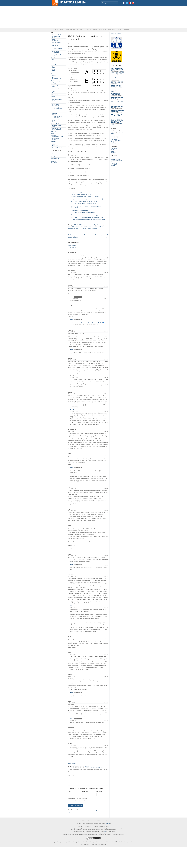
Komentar (71, 775)
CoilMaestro (114, 148)
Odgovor (106, 254)
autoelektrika (99, 225)
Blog (53, 66)
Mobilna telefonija (56, 128)
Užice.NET (114, 165)
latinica (119, 33)
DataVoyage (114, 139)
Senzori (55, 110)
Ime (69, 791)
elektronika (77, 226)
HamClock (114, 150)
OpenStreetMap (56, 36)
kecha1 (112, 90)
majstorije (71, 228)
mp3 (84, 225)
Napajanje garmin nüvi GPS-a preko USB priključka (85, 196)
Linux (53, 98)
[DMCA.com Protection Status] (93, 839)
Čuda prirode (57, 119)
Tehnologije (53, 131)
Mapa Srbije (114, 163)
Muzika (52, 77)
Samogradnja (79, 43)
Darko (72, 409)
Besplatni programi (57, 99)
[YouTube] (130, 3)
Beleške (54, 75)
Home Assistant (58, 108)
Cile (111, 88)
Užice (52, 133)
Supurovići (114, 164)
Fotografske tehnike (57, 147)
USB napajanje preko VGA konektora (81, 194)
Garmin (54, 39)
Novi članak (54, 161)
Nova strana (54, 162)
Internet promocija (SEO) (58, 54)
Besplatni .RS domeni (116, 160)
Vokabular (113, 162)
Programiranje (54, 90)
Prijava (52, 153)
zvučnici (94, 226)
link (105, 831)
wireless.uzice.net (115, 159)
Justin (115, 81)
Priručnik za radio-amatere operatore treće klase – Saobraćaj (88, 219)
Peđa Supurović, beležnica (72, 2)
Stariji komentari (72, 245)
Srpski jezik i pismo (57, 82)
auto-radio (92, 225)
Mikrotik (54, 139)
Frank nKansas (120, 81)
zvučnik (90, 226)
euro (82, 226)
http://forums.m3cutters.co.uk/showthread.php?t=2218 (87, 323)
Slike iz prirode (55, 88)
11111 (122, 80)
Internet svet (54, 63)
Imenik (112, 151)
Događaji (54, 113)
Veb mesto (99, 791)
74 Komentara (88, 43)
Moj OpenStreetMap (116, 140)
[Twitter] (127, 3)
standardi (94, 228)
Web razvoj (53, 44)
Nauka (52, 80)
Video (53, 144)
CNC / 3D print (55, 104)
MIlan (117, 88)
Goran (116, 90)
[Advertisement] (93, 17)
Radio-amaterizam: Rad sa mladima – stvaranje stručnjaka (87, 217)
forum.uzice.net (115, 158)
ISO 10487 (79, 225)
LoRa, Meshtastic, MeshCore (56, 125)
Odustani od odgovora (96, 767)
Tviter (53, 72)
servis (89, 228)
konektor (100, 226)
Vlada (87, 767)
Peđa (71, 297)
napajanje (76, 228)
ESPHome (56, 107)
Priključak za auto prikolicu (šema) (80, 192)
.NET (53, 91)
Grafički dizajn (55, 51)
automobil (71, 226)
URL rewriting (55, 45)
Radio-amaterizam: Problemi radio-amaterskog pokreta (86, 215)
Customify (107, 823)
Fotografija (53, 141)
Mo (121, 82)
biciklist (112, 72)
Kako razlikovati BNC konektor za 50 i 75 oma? (84, 201)
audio (87, 225)
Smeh (53, 61)
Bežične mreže (55, 138)
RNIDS (53, 69)
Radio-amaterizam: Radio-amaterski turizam (83, 212)
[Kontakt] (133, 3)
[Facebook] (124, 3)
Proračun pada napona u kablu (79, 210)
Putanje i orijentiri (56, 42)
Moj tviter (113, 141)
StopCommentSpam (59, 48)
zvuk (85, 226)
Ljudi (53, 120)
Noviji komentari (72, 247)
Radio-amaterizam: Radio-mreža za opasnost (83, 203)
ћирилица (113, 33)
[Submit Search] (116, 2)
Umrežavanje (54, 135)
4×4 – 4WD (55, 85)
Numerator (114, 152)
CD (75, 225)
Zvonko (112, 124)
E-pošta (85, 791)
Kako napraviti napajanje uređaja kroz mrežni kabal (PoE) (87, 199)
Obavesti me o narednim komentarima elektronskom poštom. (86, 788)
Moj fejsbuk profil (115, 143)
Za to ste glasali (58, 116)
